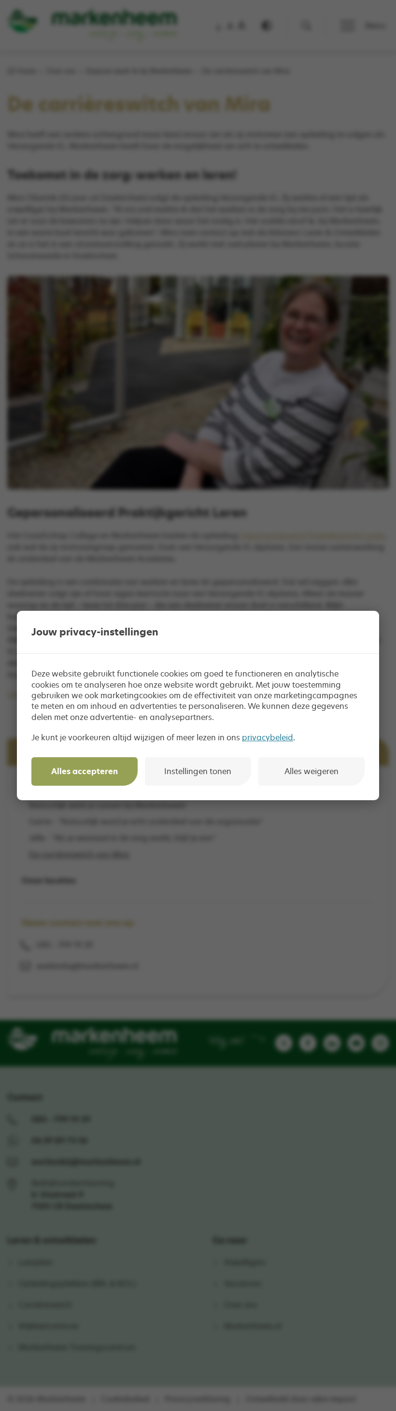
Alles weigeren (311, 771)
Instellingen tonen (197, 771)
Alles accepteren (84, 771)
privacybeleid (267, 737)
